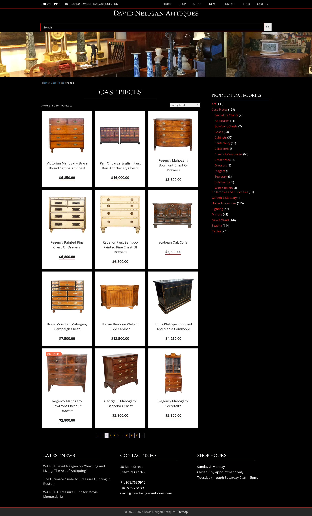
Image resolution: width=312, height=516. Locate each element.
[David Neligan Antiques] (156, 13)
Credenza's (222, 160)
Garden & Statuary (224, 198)
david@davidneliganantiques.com (94, 4)
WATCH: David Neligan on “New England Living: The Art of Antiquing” (74, 468)
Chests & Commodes (228, 154)
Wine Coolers (224, 188)
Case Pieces (57, 82)
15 (127, 435)
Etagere (220, 171)
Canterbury (222, 143)
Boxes (219, 132)
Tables (216, 231)
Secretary (221, 177)
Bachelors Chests (226, 115)
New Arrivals (220, 220)
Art (214, 104)
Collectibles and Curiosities (230, 192)
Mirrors (217, 214)
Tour (246, 4)
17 (137, 435)
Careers (262, 4)
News (212, 4)
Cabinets (221, 137)
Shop (182, 4)
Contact (230, 4)
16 (132, 435)
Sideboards (222, 182)
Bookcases (222, 121)
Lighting (217, 209)
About (197, 4)
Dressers (221, 165)
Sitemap (182, 512)
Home (168, 4)
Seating (217, 226)
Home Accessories (224, 203)
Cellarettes (222, 149)
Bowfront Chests (226, 126)
